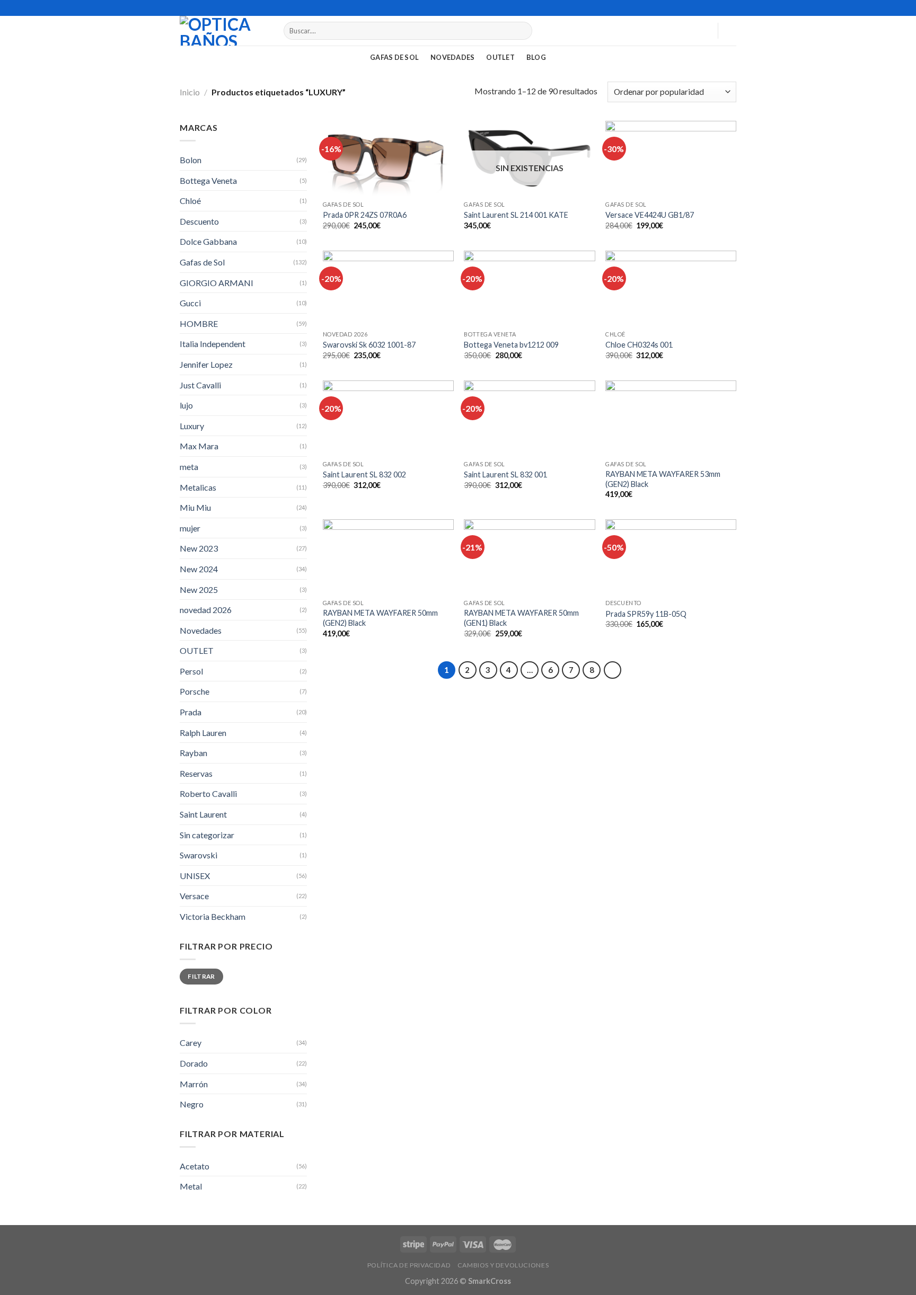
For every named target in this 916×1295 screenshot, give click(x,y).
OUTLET (500, 57)
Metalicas (198, 487)
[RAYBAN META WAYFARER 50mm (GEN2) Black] (388, 556)
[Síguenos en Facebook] (701, 8)
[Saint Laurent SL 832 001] (529, 417)
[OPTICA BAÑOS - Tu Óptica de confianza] (224, 31)
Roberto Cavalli (208, 793)
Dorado (194, 1063)
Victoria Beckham (212, 916)
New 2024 (199, 569)
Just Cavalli (200, 385)
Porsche (194, 691)
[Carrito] (731, 30)
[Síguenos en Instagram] (711, 8)
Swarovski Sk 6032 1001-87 (369, 344)
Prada (190, 712)
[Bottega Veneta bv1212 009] (529, 288)
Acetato (194, 1166)
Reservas (196, 773)
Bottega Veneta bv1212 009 (511, 344)
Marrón (194, 1084)
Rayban (193, 753)
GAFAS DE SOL (394, 57)
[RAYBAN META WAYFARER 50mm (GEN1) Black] (529, 556)
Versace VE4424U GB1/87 (649, 214)
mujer (190, 528)
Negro (192, 1104)
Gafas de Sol (202, 262)
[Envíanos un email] (731, 8)
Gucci (190, 303)
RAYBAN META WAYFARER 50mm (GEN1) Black (521, 617)
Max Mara (199, 446)
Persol (191, 671)
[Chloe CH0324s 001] (670, 288)
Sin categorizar (207, 835)
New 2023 (199, 548)
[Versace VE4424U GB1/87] (670, 158)
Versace (194, 896)
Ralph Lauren (203, 733)
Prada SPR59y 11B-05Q (645, 613)
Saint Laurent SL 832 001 (505, 474)
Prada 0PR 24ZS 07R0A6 (365, 214)
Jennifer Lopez (206, 364)
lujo (186, 405)
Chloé (190, 201)
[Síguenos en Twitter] (721, 8)
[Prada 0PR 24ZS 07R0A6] (388, 158)
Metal (191, 1186)
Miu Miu (195, 507)
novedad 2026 (206, 610)
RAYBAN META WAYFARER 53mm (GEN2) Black (662, 479)
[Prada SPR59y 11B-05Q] (670, 556)
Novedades (452, 57)
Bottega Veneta (208, 180)
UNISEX (195, 876)
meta (189, 467)
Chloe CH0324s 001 (639, 344)
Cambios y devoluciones (503, 1265)
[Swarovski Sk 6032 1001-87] (388, 288)
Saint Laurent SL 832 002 (364, 474)
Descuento (199, 221)
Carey (190, 1042)
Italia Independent (212, 344)
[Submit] (522, 31)
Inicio (190, 92)
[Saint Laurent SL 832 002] (388, 417)
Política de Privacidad (409, 1265)
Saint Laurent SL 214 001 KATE (516, 214)
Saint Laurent (203, 814)
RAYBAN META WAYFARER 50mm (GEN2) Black (380, 617)
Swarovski (198, 855)
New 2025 (199, 589)
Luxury (192, 426)
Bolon (190, 160)
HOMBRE (199, 323)
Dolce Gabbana (208, 241)
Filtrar (201, 976)
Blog (536, 57)
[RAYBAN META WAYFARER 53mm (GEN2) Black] (670, 417)
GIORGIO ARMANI (216, 283)
